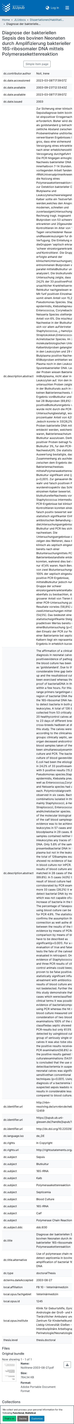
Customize (37, 1418)
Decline (23, 1418)
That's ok (9, 1418)
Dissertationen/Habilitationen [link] (47, 19)
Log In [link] (55, 7)
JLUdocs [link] (20, 19)
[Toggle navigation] (67, 7)
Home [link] (6, 19)
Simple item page (37, 64)
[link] (67, 1364)
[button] (13, 7)
